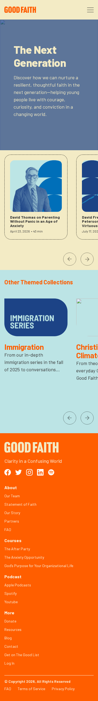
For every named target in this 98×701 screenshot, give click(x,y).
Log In (9, 663)
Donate (10, 621)
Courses (13, 540)
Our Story (12, 512)
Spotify (10, 593)
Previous (69, 259)
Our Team (12, 495)
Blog (8, 638)
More (9, 612)
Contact (11, 646)
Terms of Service (31, 688)
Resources (13, 629)
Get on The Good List (21, 654)
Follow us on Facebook (7, 472)
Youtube (11, 601)
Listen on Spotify (51, 472)
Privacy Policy (63, 688)
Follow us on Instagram (29, 472)
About (10, 487)
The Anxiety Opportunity (24, 557)
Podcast (13, 576)
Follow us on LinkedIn (40, 472)
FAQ (7, 529)
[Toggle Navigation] (90, 10)
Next (87, 259)
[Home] (28, 10)
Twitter (18, 472)
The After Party (17, 548)
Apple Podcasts (17, 585)
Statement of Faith (20, 504)
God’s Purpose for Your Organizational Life (38, 565)
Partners (11, 521)
